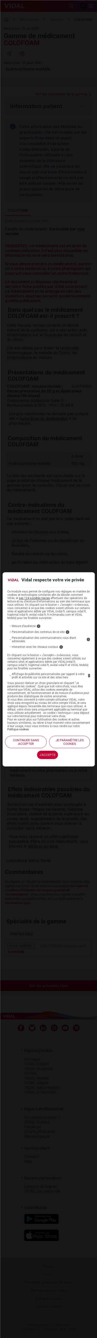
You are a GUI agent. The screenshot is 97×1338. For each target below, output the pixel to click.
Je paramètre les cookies (70, 742)
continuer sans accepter (26, 742)
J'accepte (47, 755)
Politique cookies (18, 729)
